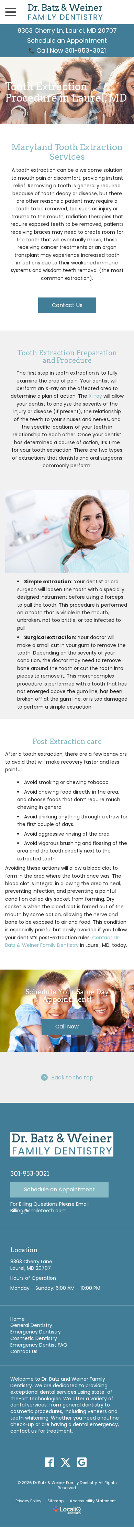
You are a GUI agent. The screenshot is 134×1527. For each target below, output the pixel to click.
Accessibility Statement (93, 1501)
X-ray (95, 396)
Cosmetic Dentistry (33, 1338)
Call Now (67, 1027)
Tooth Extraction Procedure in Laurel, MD (66, 92)
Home (17, 1319)
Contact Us (67, 305)
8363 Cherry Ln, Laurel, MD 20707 (67, 30)
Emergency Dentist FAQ (38, 1344)
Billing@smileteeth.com (38, 1210)
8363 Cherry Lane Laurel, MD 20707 (31, 1265)
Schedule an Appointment (67, 40)
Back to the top (72, 1077)
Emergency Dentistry (35, 1331)
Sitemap (55, 1501)
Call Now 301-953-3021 (71, 50)
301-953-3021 (29, 1173)
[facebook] (49, 1462)
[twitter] (65, 1462)
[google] (82, 1462)
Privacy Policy (28, 1501)
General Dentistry (31, 1325)
